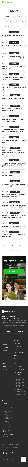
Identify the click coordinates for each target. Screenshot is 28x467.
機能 (15, 356)
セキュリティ (18, 349)
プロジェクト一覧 (7, 367)
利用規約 (15, 447)
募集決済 (17, 343)
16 (17, 249)
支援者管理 (18, 346)
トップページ (5, 340)
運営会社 (20, 331)
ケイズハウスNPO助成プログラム (8, 414)
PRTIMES (5, 347)
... (8, 245)
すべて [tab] (7, 16)
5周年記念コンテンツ (20, 394)
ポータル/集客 (17, 352)
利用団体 (4, 364)
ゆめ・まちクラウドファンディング (8, 418)
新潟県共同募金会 (8, 427)
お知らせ (5, 344)
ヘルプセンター (19, 369)
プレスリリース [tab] (7, 21)
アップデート (18, 366)
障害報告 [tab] (7, 26)
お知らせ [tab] (20, 16)
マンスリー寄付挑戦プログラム (8, 431)
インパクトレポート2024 (20, 383)
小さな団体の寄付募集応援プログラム (8, 435)
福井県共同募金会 (8, 425)
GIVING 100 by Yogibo (9, 407)
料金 (15, 359)
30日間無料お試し (14, 272)
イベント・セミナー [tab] (20, 21)
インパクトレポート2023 (20, 380)
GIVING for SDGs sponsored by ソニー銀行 (8, 411)
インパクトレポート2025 (20, 386)
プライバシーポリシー (6, 447)
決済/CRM (16, 340)
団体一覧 (5, 370)
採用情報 (7, 331)
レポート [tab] (20, 26)
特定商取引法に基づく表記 (14, 444)
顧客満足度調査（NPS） (19, 373)
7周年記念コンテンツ (20, 391)
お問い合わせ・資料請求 (12, 277)
